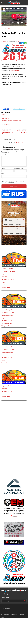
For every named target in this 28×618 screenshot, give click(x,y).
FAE (6, 118)
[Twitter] (22, 43)
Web (2, 174)
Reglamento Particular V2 (8, 274)
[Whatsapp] (25, 43)
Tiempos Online (5, 287)
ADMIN (8, 608)
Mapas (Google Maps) (7, 323)
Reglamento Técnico (6, 120)
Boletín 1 (3, 284)
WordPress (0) (12, 142)
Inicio (1, 614)
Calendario (6, 614)
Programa (4, 276)
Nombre (3, 168)
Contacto (2, 617)
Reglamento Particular (7, 315)
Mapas (3, 282)
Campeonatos (14, 614)
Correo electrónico (19, 168)
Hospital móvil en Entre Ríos (22, 131)
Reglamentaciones (12, 118)
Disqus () (24, 142)
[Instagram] (4, 594)
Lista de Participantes (7, 268)
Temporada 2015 (17, 120)
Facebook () (19, 142)
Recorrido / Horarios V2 (7, 279)
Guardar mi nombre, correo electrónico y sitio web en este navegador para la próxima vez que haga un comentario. (13, 181)
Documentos (21, 614)
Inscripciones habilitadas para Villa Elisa (7, 132)
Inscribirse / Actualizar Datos (9, 271)
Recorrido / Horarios (6, 320)
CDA (2, 118)
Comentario (4, 154)
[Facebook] (20, 43)
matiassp (4, 41)
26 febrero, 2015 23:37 (12, 41)
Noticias (3, 114)
